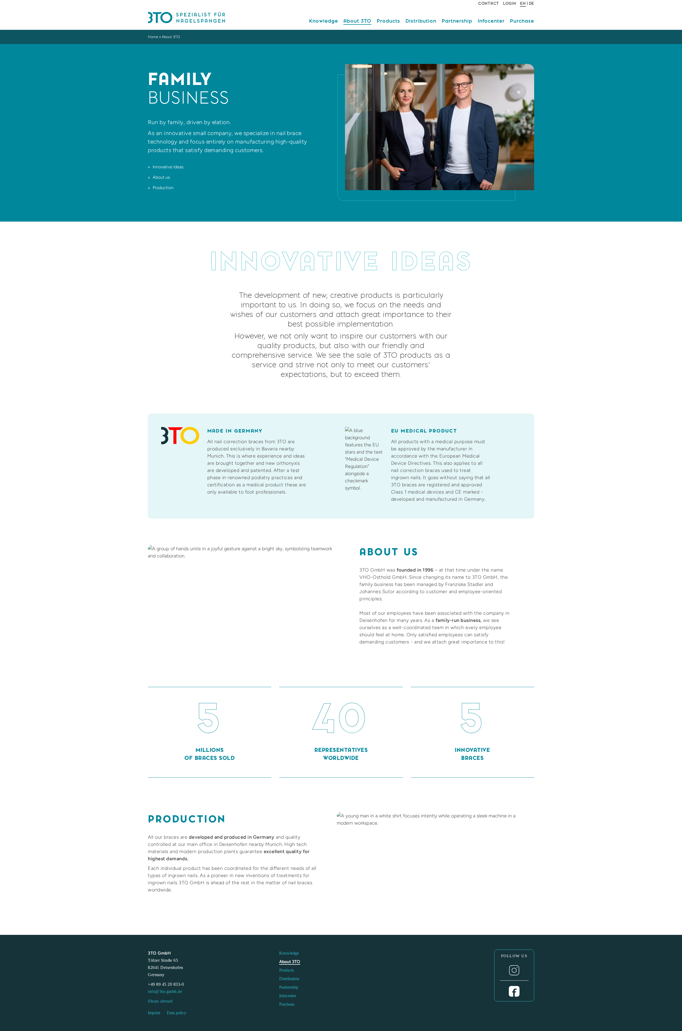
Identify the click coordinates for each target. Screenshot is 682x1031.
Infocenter (491, 20)
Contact (488, 3)
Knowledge (323, 20)
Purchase (522, 20)
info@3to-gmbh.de (165, 991)
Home (153, 37)
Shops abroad (160, 1001)
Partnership (457, 20)
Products (388, 20)
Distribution (420, 20)
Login (509, 3)
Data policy (176, 1012)
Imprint (154, 1012)
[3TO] (193, 18)
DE (531, 3)
